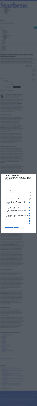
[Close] (34, 175)
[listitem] (18, 190)
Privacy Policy (24, 230)
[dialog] (18, 203)
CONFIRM (12, 227)
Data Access (18, 230)
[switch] (30, 192)
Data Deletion (13, 230)
